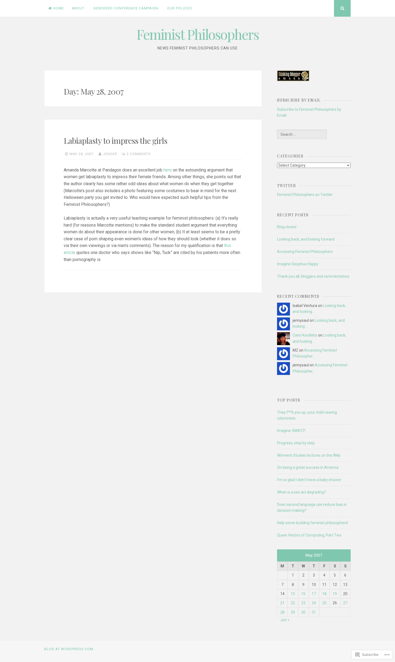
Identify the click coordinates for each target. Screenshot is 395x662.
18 (324, 594)
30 (303, 612)
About (78, 8)
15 (293, 594)
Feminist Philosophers (198, 34)
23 (303, 603)
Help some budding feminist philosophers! (312, 523)
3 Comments (139, 154)
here (167, 170)
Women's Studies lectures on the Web (308, 455)
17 (314, 594)
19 (335, 594)
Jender (110, 154)
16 (303, 594)
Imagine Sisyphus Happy (297, 264)
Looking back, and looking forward (306, 239)
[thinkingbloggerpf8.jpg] (293, 80)
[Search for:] (301, 134)
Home (58, 8)
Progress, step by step (296, 443)
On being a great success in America (308, 467)
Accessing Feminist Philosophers (305, 251)
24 (314, 603)
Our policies (179, 8)
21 (282, 603)
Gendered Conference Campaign (125, 8)
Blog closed (286, 227)
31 (314, 612)
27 (345, 603)
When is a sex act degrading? (301, 492)
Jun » (284, 620)
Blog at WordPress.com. (69, 649)
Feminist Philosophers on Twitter (305, 194)
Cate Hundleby (305, 335)
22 (293, 603)
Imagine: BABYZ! (291, 430)
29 (293, 612)
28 (282, 612)
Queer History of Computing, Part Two (309, 535)
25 (324, 603)
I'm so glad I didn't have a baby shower (309, 480)
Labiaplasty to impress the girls (115, 140)
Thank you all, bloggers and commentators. (313, 276)
